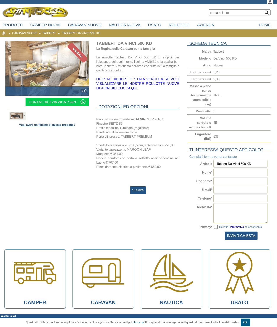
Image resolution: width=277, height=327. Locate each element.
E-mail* (206, 190)
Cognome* (204, 181)
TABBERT (49, 33)
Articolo (206, 164)
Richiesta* (204, 207)
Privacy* (206, 227)
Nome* (207, 172)
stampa (138, 190)
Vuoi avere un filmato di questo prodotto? (47, 124)
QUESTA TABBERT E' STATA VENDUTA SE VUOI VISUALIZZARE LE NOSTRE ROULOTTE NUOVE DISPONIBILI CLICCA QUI (137, 83)
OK (245, 322)
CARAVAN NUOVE (24, 33)
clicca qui (139, 322)
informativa (237, 227)
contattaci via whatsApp (53, 102)
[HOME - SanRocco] (35, 12)
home (3, 33)
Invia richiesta (241, 236)
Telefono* (205, 198)
